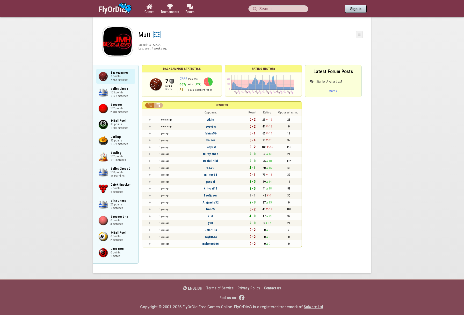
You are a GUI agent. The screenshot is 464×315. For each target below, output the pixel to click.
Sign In (355, 9)
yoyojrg (211, 126)
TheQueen (210, 195)
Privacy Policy (249, 288)
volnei (210, 140)
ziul (210, 216)
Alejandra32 (211, 202)
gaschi (210, 181)
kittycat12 (210, 188)
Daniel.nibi (210, 161)
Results (222, 105)
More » (333, 91)
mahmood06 (210, 243)
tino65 (210, 209)
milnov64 (210, 174)
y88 (210, 223)
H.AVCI (211, 168)
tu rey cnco (210, 154)
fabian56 (211, 133)
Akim (210, 119)
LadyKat (210, 147)
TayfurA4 (210, 237)
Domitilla (210, 230)
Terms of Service (220, 288)
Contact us (272, 288)
